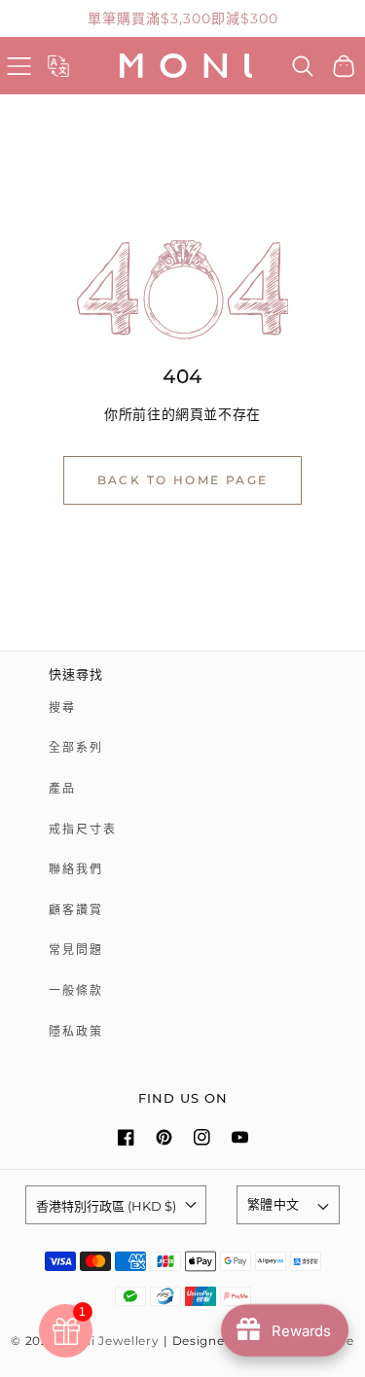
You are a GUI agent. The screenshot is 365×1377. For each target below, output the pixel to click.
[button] (19, 66)
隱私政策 (76, 1031)
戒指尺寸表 (83, 829)
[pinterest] (164, 1137)
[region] (182, 18)
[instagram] (202, 1137)
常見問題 (76, 949)
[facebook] (126, 1137)
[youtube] (240, 1137)
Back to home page (183, 480)
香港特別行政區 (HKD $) (106, 1206)
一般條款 (76, 990)
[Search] (303, 66)
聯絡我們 (76, 869)
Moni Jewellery (111, 1341)
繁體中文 (273, 1204)
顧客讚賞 (76, 909)
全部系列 (76, 747)
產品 (62, 788)
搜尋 (62, 707)
